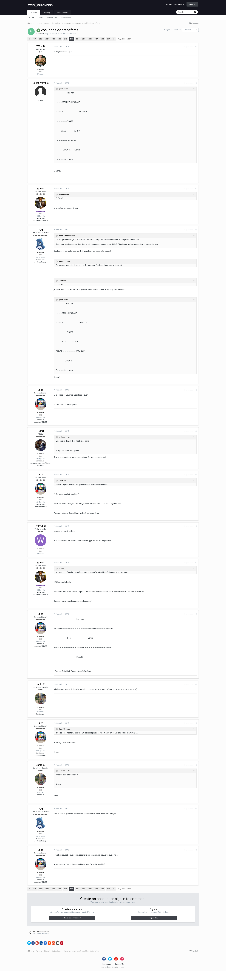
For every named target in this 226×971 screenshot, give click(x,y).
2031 (59, 39)
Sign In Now (153, 918)
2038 (102, 39)
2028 (40, 39)
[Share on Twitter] (29, 943)
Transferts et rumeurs (67, 34)
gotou (40, 188)
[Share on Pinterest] (61, 943)
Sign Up (192, 4)
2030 (53, 39)
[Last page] (114, 39)
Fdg (40, 229)
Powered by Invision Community (113, 967)
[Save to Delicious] (45, 943)
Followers (187, 30)
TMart (40, 431)
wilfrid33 (41, 526)
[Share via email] (57, 943)
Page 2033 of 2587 (124, 39)
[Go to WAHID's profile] (40, 61)
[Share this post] (196, 47)
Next (108, 39)
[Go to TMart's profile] (40, 445)
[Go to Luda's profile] (40, 404)
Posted (61, 46)
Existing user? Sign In (174, 4)
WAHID (40, 46)
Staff (41, 18)
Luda (40, 389)
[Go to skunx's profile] (31, 31)
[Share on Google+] (37, 943)
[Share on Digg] (41, 943)
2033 (71, 39)
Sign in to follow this (173, 30)
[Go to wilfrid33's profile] (40, 540)
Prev (34, 39)
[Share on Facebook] (33, 943)
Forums (31, 18)
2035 (83, 39)
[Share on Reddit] (49, 943)
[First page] (29, 39)
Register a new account (72, 918)
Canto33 (40, 684)
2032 (65, 39)
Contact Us (119, 964)
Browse (34, 13)
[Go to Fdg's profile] (40, 244)
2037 (96, 39)
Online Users (52, 18)
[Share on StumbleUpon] (53, 943)
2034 (77, 39)
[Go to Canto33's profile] (40, 698)
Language (107, 964)
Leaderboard (66, 18)
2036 (90, 39)
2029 (47, 39)
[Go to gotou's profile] (40, 203)
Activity (47, 13)
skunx (41, 34)
